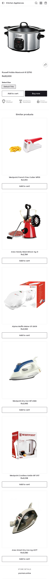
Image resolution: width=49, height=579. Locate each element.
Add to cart (13, 93)
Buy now (36, 93)
